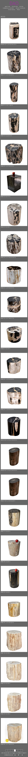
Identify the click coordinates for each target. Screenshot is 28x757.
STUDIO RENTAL (11, 9)
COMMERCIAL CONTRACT (8, 8)
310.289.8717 (23, 753)
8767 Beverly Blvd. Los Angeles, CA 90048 (11, 753)
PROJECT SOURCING (20, 8)
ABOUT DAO (7, 6)
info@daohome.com (8, 755)
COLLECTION (15, 6)
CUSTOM (21, 6)
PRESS (18, 9)
